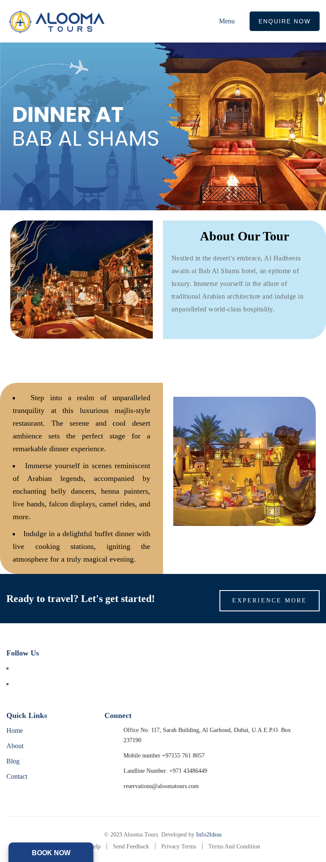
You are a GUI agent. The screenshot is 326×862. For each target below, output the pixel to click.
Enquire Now (285, 21)
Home (14, 730)
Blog (13, 761)
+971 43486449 (188, 771)
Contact (16, 776)
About (14, 745)
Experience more (269, 600)
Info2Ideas (209, 834)
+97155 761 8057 (183, 755)
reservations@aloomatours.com (161, 786)
